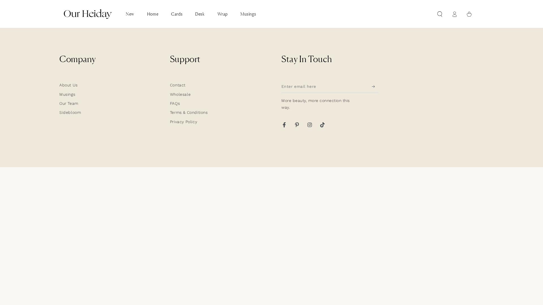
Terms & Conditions (189, 112)
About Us (68, 85)
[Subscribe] (375, 86)
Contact (178, 85)
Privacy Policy (183, 121)
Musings (67, 94)
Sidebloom (70, 112)
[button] (439, 14)
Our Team (68, 103)
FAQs (175, 103)
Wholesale (180, 94)
